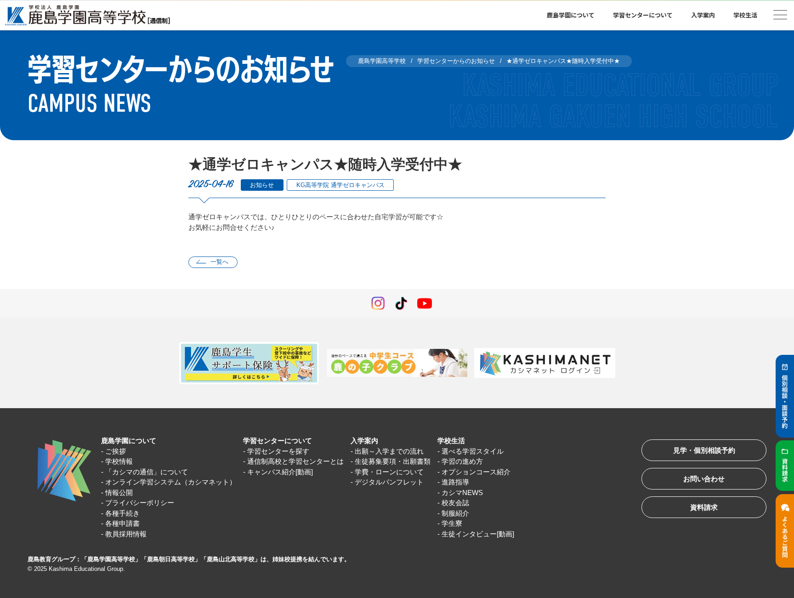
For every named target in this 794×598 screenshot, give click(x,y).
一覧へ (219, 261)
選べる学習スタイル (473, 451)
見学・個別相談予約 (704, 450)
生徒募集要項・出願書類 (393, 461)
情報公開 (119, 492)
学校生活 (451, 440)
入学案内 (364, 440)
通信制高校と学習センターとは (295, 461)
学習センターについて (277, 440)
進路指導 (455, 482)
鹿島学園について (128, 440)
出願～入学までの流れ (389, 451)
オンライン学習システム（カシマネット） (170, 482)
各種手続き (122, 513)
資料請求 (704, 507)
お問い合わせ (704, 479)
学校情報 (119, 461)
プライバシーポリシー (139, 503)
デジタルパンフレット (389, 482)
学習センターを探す (278, 451)
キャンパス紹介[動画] (280, 472)
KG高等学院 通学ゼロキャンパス (340, 185)
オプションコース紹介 (476, 472)
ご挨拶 (115, 451)
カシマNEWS (462, 492)
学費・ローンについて (389, 472)
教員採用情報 (126, 534)
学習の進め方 (462, 461)
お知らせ (262, 185)
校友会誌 (455, 503)
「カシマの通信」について (146, 472)
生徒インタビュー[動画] (478, 534)
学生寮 (452, 523)
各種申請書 (122, 523)
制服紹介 (455, 513)
